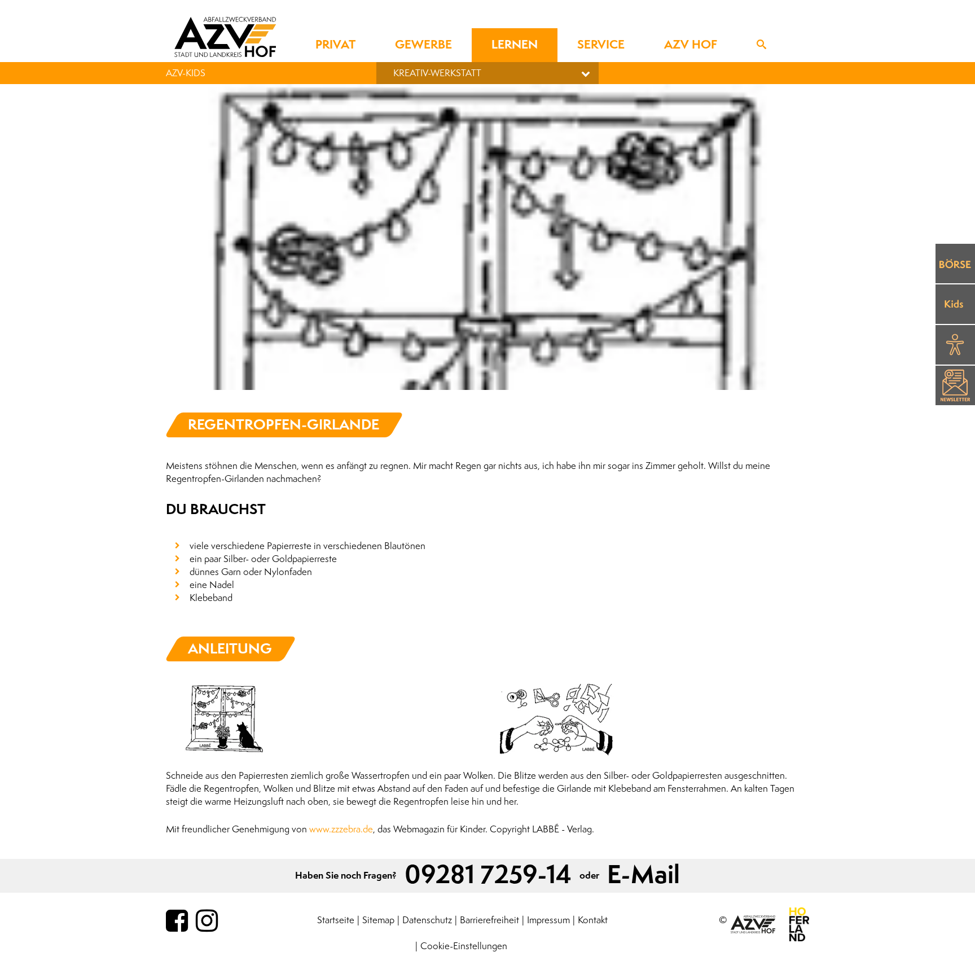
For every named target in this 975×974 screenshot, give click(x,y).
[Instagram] (207, 921)
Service (601, 45)
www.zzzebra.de (341, 829)
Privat (335, 45)
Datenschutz (427, 920)
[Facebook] (177, 921)
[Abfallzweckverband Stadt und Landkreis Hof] (225, 36)
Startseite (335, 920)
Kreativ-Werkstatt (437, 73)
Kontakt (593, 920)
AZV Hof (690, 45)
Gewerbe (423, 45)
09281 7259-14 (488, 875)
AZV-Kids (185, 73)
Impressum (548, 920)
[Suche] (761, 45)
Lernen (514, 45)
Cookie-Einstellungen (463, 946)
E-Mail (643, 875)
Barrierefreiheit (489, 920)
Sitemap (378, 920)
